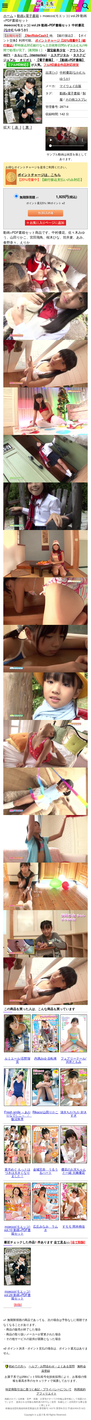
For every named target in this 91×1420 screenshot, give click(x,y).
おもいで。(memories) (30, 55)
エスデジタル (60, 55)
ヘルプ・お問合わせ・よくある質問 (52, 1366)
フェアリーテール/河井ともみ (73, 1060)
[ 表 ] (16, 127)
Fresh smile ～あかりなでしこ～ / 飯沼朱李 (18, 1115)
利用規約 (80, 1389)
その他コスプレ (76, 99)
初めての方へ (17, 1366)
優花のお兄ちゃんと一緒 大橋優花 (73, 1171)
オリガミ (26, 59)
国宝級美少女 (56, 50)
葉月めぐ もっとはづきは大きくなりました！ (17, 1172)
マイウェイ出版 (70, 86)
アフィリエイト (46, 1393)
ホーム (8, 15)
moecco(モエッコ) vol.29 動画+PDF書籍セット (17, 1294)
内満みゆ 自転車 (45, 1058)
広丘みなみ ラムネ (45, 1228)
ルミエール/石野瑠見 (17, 1060)
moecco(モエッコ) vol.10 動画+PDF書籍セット (17, 1230)
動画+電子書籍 (28, 15)
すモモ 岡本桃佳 (73, 1226)
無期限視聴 (29, 197)
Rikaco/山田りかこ (45, 1112)
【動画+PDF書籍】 (72, 59)
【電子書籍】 (45, 59)
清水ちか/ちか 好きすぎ (73, 1114)
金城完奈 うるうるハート (45, 1171)
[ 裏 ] (27, 127)
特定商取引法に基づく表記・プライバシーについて (39, 1389)
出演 (51, 72)
